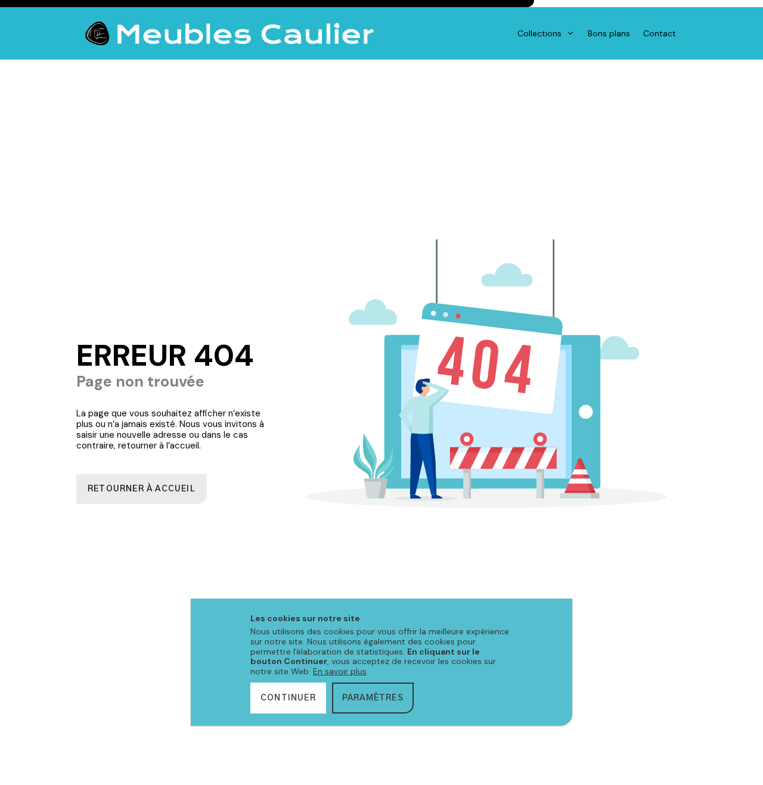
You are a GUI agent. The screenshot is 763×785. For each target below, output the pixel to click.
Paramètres (373, 698)
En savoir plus (340, 671)
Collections (539, 33)
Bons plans (609, 33)
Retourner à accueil (142, 489)
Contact (659, 33)
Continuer (288, 698)
